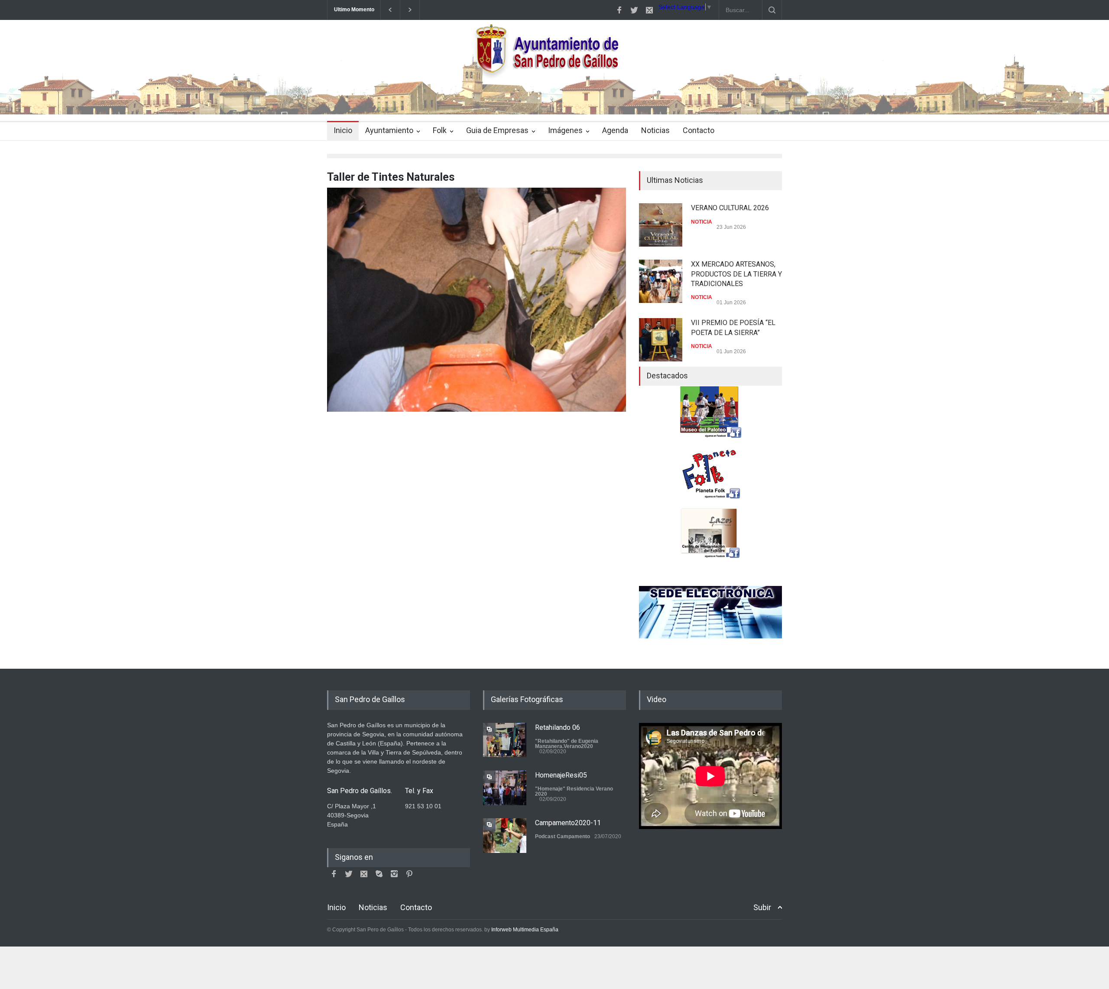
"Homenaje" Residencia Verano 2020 (574, 791)
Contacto (698, 130)
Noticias (655, 130)
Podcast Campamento (562, 836)
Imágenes (565, 130)
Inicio (343, 130)
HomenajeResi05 (561, 775)
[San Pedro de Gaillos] (554, 100)
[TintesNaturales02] (476, 300)
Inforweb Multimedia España (524, 930)
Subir (762, 907)
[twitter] (634, 9)
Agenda (615, 130)
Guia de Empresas (497, 130)
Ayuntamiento (389, 130)
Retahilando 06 (557, 727)
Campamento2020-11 (568, 823)
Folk (440, 130)
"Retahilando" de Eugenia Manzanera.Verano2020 (566, 743)
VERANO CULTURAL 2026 (730, 208)
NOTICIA (701, 222)
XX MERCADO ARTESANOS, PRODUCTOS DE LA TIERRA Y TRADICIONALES (736, 274)
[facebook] (619, 9)
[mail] (649, 9)
